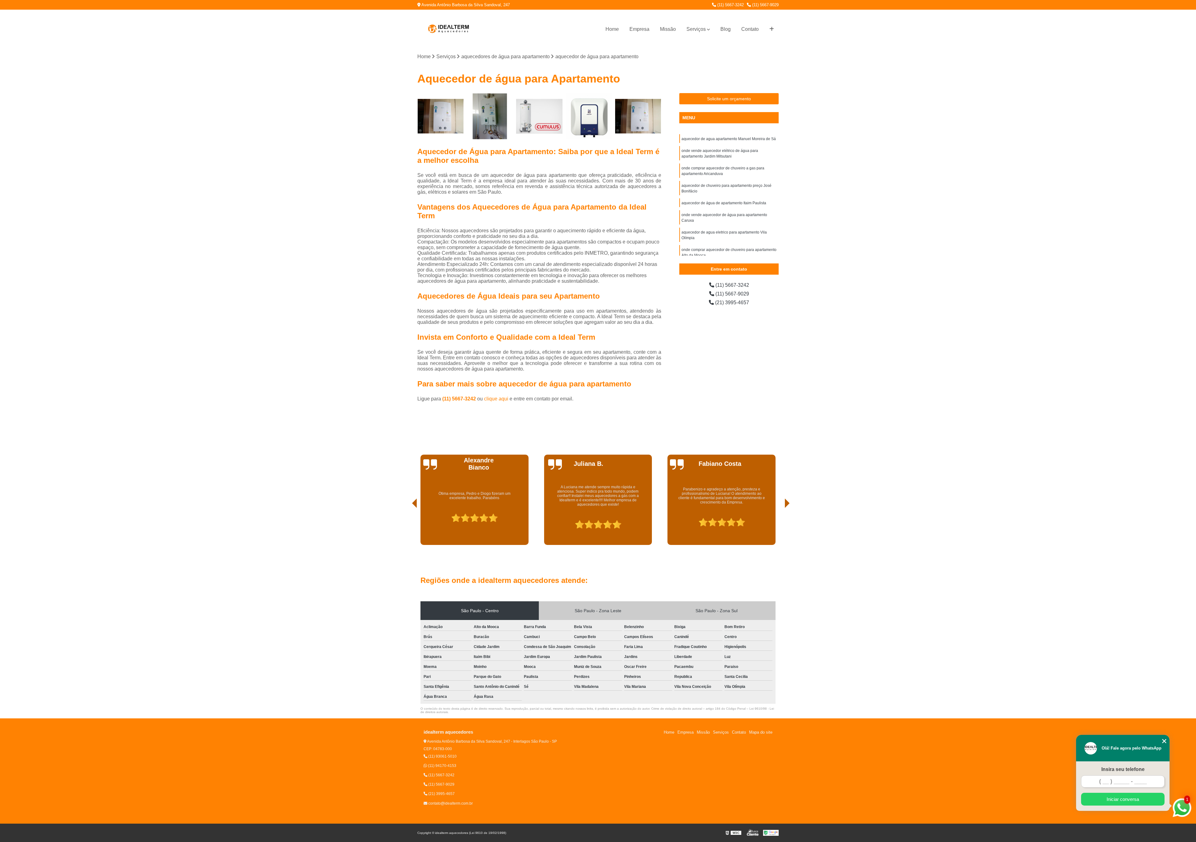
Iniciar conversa (1123, 799)
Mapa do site (760, 732)
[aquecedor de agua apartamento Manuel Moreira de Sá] (440, 116)
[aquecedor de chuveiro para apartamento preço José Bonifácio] (589, 116)
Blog (725, 29)
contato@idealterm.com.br (450, 803)
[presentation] (406, 527)
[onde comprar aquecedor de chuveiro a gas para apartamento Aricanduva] (539, 116)
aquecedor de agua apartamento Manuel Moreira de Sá (728, 139)
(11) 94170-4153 (441, 766)
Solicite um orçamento (729, 98)
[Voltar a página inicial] (448, 29)
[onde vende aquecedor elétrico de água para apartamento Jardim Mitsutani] (490, 116)
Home (612, 29)
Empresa (639, 29)
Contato (750, 29)
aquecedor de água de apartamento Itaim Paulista (723, 203)
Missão (668, 29)
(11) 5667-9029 (765, 4)
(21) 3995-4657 (731, 302)
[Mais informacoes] (772, 29)
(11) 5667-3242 (730, 4)
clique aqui (496, 398)
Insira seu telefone (1123, 769)
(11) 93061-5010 (442, 756)
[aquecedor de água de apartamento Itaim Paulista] (638, 116)
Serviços (696, 29)
